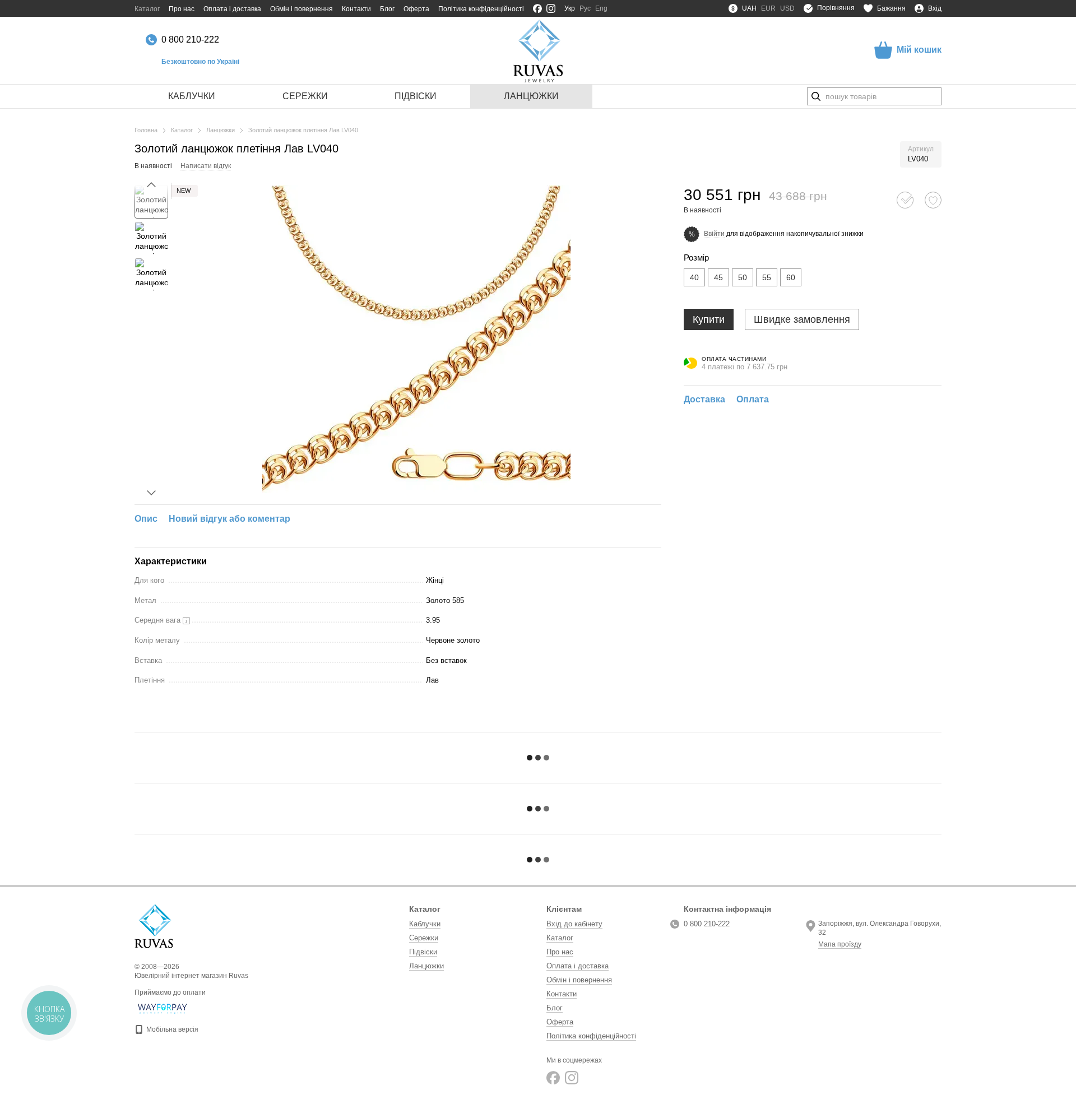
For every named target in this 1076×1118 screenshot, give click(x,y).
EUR (768, 8)
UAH (749, 8)
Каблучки (191, 96)
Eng (601, 8)
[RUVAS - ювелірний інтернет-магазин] (153, 926)
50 (742, 277)
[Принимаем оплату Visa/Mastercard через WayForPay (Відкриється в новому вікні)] (162, 1008)
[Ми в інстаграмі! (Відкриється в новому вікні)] (550, 8)
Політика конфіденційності (481, 9)
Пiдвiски (416, 96)
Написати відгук (205, 166)
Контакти (356, 9)
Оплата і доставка (232, 9)
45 (718, 277)
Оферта (416, 9)
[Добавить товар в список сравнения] (905, 200)
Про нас (181, 9)
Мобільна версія (171, 1029)
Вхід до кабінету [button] (574, 924)
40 (694, 277)
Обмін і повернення (301, 9)
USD (787, 8)
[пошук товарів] (816, 96)
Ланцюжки (531, 96)
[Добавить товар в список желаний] (933, 200)
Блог (387, 9)
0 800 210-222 (190, 39)
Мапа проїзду (839, 944)
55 (766, 277)
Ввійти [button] (714, 234)
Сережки (305, 96)
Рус (585, 8)
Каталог (147, 9)
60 (790, 277)
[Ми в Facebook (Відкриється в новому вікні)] (537, 8)
